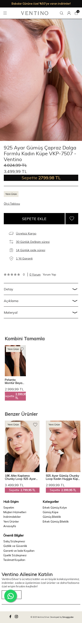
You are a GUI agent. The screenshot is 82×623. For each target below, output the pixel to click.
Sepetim (8, 507)
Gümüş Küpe (50, 512)
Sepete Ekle (34, 218)
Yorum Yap (49, 274)
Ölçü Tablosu (12, 203)
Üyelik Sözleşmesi (14, 555)
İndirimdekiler (12, 516)
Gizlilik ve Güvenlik (15, 546)
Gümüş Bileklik (52, 516)
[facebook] (10, 617)
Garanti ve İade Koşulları (18, 550)
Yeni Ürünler (11, 521)
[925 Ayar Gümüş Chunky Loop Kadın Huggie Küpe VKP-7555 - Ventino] (63, 446)
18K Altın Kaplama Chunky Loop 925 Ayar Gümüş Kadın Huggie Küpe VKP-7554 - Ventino (20, 477)
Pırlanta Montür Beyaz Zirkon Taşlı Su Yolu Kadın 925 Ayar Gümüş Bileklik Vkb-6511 (15, 381)
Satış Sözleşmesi (14, 541)
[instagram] (17, 617)
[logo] (34, 13)
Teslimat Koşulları (14, 560)
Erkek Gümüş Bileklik (56, 521)
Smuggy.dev (68, 617)
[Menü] (6, 13)
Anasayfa (9, 526)
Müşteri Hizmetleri (14, 512)
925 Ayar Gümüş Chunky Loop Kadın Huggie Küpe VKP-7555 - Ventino (63, 477)
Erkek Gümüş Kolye (55, 507)
